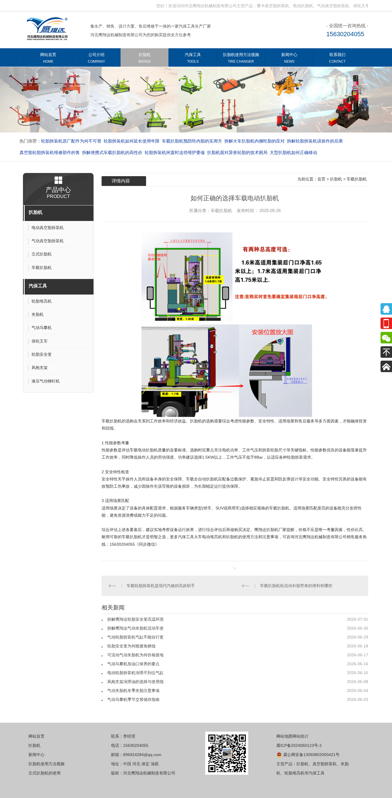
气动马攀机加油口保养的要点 (133, 664)
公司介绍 (96, 58)
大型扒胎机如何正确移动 (293, 152)
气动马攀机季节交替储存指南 (133, 699)
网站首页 (48, 58)
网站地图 (284, 736)
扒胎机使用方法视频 (241, 58)
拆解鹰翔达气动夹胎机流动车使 (135, 628)
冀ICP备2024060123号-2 (299, 745)
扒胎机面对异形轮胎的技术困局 (237, 152)
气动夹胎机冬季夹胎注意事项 (133, 690)
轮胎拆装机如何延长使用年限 (132, 141)
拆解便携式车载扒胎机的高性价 (112, 152)
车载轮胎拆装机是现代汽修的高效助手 (161, 585)
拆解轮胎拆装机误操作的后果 (315, 141)
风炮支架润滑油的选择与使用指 (135, 681)
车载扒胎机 (357, 179)
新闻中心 (289, 58)
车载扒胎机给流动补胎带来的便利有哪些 (296, 585)
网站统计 (300, 736)
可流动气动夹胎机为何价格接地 (135, 655)
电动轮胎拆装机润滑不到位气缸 (135, 672)
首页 (321, 179)
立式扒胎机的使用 (44, 773)
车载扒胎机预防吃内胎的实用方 (192, 141)
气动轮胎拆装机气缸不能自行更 (135, 637)
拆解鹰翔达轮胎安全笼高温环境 (135, 619)
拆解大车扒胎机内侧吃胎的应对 (254, 141)
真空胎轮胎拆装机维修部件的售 (50, 152)
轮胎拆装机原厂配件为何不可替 (71, 141)
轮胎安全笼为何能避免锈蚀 (131, 646)
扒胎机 (145, 58)
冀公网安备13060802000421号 (310, 754)
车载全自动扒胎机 (202, 479)
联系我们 (337, 58)
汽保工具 (193, 58)
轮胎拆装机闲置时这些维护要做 (175, 152)
